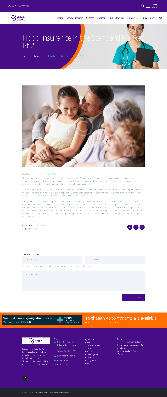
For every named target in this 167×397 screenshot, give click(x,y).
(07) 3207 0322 (62, 364)
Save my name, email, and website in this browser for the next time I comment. (59, 266)
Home (25, 56)
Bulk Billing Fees (91, 354)
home (30, 228)
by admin (40, 174)
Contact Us (89, 357)
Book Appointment (151, 5)
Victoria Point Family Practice (34, 392)
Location (88, 351)
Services (88, 348)
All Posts (35, 56)
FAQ (87, 363)
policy (35, 228)
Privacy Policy (90, 360)
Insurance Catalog (41, 225)
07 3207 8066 (62, 360)
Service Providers (92, 345)
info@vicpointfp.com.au (66, 356)
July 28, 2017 (27, 174)
